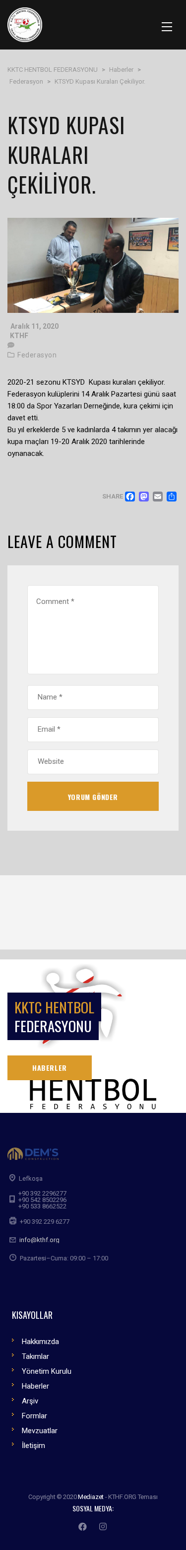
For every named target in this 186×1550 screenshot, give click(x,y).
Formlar (34, 1415)
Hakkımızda (40, 1341)
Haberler (35, 1386)
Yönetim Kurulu (46, 1371)
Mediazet (91, 1496)
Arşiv (30, 1401)
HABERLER (49, 1067)
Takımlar (35, 1356)
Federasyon (37, 354)
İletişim (33, 1445)
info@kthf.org (39, 1240)
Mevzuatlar (40, 1430)
